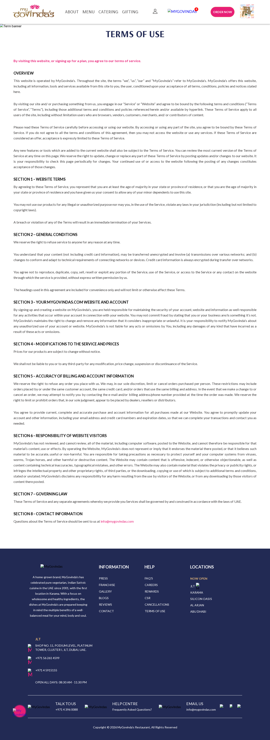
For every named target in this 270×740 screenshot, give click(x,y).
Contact (106, 611)
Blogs (104, 598)
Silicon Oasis (201, 599)
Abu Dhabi (198, 611)
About (72, 12)
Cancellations (157, 604)
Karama (196, 592)
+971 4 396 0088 (66, 709)
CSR (147, 598)
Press (103, 578)
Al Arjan (197, 605)
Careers (151, 585)
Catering (108, 12)
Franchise (107, 585)
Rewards (152, 591)
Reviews (105, 604)
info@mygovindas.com (201, 709)
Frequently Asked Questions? (132, 709)
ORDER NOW (222, 12)
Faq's (149, 578)
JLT (192, 586)
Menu (88, 12)
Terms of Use (155, 611)
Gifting (130, 12)
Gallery (105, 591)
